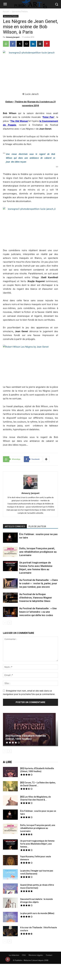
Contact (49, 955)
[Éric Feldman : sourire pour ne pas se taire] (10, 538)
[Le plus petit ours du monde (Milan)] (10, 917)
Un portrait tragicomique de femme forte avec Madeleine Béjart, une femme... (37, 844)
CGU (24, 955)
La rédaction (14, 955)
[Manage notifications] (7, 959)
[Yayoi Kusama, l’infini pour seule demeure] (10, 860)
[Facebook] (13, 44)
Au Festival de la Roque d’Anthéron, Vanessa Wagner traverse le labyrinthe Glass (35, 597)
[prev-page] (5, 623)
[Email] (26, 44)
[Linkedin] (33, 44)
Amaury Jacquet (13, 37)
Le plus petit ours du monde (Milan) (37, 913)
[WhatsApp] (6, 44)
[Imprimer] (40, 44)
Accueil (6, 11)
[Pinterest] (47, 44)
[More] (46, 459)
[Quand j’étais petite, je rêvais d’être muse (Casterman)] (10, 888)
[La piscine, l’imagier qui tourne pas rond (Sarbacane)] (10, 874)
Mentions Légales (36, 955)
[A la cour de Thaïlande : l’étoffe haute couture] (10, 931)
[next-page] (9, 623)
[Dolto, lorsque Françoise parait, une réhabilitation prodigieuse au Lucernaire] (10, 552)
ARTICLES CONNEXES (15, 526)
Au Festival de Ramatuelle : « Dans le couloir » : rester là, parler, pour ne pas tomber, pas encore (38, 583)
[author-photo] (30, 489)
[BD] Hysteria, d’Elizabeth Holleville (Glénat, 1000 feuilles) (25, 737)
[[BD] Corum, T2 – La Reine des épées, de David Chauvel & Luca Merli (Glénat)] (10, 786)
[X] (20, 44)
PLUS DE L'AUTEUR (37, 526)
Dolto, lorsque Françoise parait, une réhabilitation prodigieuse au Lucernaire (38, 552)
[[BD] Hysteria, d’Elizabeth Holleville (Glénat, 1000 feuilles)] (30, 729)
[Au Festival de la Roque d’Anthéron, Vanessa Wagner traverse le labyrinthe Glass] (10, 598)
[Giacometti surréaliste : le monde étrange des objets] (10, 903)
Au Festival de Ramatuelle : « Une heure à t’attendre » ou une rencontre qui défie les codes (38, 612)
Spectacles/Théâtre (20, 11)
